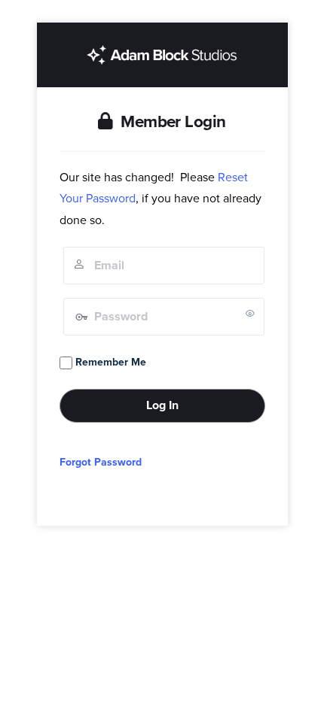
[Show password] (250, 313)
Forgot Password (101, 462)
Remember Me (109, 362)
